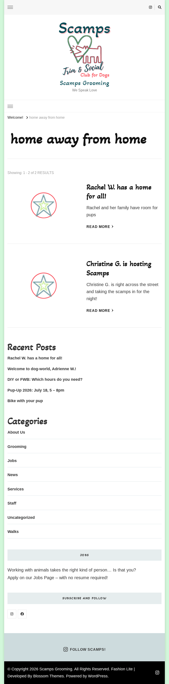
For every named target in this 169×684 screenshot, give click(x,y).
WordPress (98, 676)
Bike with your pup (25, 401)
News (12, 475)
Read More (98, 227)
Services (15, 489)
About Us (16, 432)
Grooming (16, 446)
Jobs (12, 460)
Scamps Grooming (84, 83)
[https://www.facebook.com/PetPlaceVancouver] (22, 614)
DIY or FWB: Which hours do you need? (45, 379)
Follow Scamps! (88, 649)
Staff (11, 503)
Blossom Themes (48, 676)
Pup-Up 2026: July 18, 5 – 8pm (35, 390)
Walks (13, 531)
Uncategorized (21, 517)
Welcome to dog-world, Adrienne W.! (41, 369)
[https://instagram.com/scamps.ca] (11, 614)
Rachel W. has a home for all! (34, 358)
